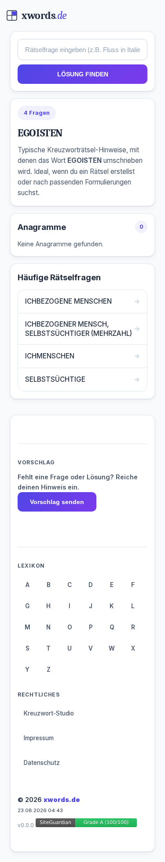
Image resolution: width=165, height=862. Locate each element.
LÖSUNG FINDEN (82, 74)
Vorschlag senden (57, 501)
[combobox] (82, 49)
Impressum (39, 738)
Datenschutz (42, 762)
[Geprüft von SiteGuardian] (86, 824)
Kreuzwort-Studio (49, 713)
